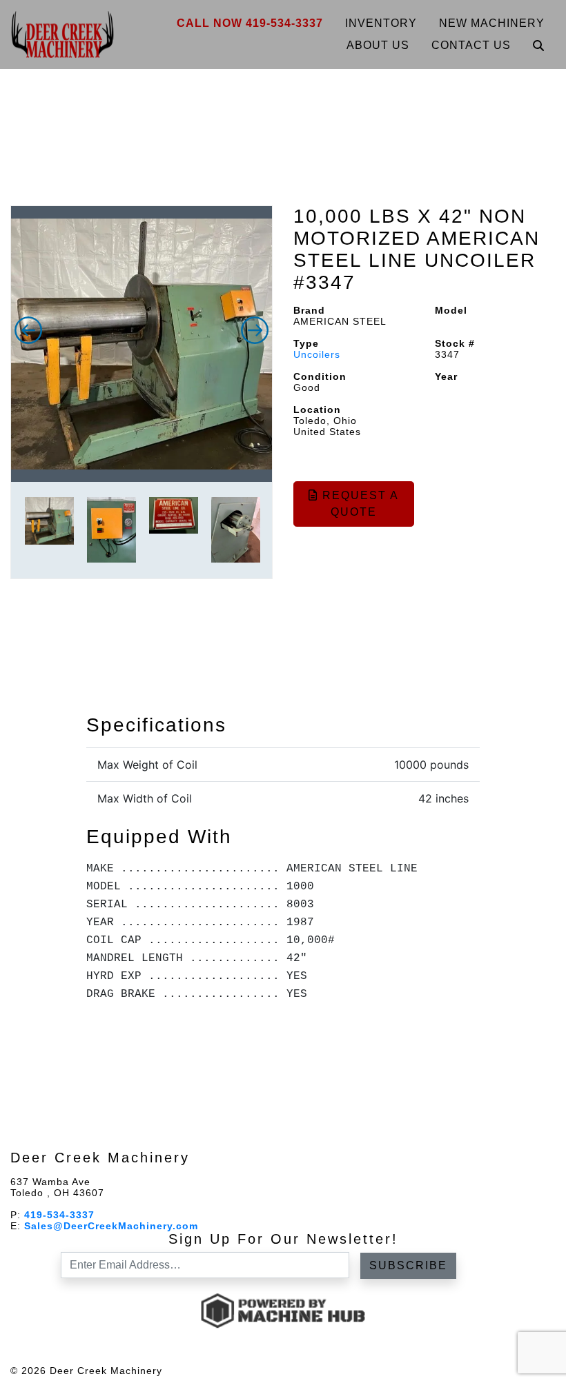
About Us (378, 45)
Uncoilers (316, 354)
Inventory (381, 23)
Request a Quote (358, 503)
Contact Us (471, 45)
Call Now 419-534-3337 (250, 23)
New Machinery (492, 23)
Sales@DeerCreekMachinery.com (111, 1225)
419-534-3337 (59, 1214)
